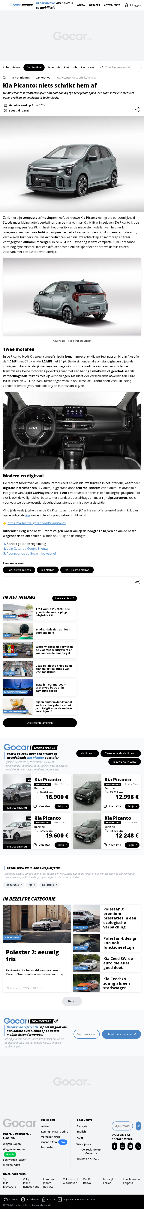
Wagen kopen (12, 1144)
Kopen (80, 5)
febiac (107, 1183)
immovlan (49, 1179)
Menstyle (108, 1179)
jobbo (26, 1183)
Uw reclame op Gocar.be (91, 1151)
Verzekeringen (50, 1137)
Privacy (51, 1199)
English (81, 1131)
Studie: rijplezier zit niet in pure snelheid (53, 631)
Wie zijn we (83, 1144)
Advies (45, 1126)
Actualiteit (112, 5)
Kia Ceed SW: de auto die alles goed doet (118, 963)
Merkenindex (11, 1165)
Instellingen (33, 1199)
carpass (128, 1183)
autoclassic (70, 1183)
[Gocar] (22, 5)
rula (5, 1183)
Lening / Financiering (54, 1131)
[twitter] (138, 1146)
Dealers (94, 5)
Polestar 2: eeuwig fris (32, 955)
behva (87, 1183)
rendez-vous (31, 1186)
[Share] (137, 109)
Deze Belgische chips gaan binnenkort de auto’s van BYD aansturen (54, 669)
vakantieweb (71, 1179)
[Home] (4, 77)
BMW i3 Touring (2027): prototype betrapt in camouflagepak (51, 688)
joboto (47, 1183)
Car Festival (43, 77)
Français (81, 1126)
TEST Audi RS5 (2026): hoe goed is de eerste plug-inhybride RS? (53, 612)
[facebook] (114, 1146)
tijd (5, 1179)
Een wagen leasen (14, 1159)
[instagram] (122, 1146)
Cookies (13, 1199)
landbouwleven (132, 1179)
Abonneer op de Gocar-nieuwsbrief (31, 553)
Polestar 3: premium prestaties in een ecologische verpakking (119, 918)
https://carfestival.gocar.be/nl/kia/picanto (37, 523)
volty (26, 1179)
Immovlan (47, 1147)
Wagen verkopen (14, 1149)
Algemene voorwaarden (76, 1199)
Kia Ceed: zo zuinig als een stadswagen (116, 983)
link (27, 515)
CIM (93, 1199)
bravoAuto (9, 1186)
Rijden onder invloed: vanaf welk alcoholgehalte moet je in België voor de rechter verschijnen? (54, 706)
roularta (48, 1186)
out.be (87, 1179)
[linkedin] (130, 1146)
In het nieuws (21, 77)
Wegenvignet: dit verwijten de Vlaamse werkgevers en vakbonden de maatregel (54, 650)
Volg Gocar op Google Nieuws (28, 548)
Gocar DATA (49, 1142)
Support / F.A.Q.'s (87, 1158)
